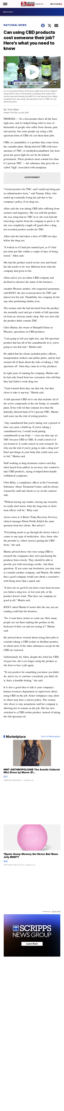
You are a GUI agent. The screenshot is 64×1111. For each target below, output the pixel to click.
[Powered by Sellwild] (56, 912)
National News (15, 25)
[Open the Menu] (5, 4)
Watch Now (55, 4)
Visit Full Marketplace (50, 737)
